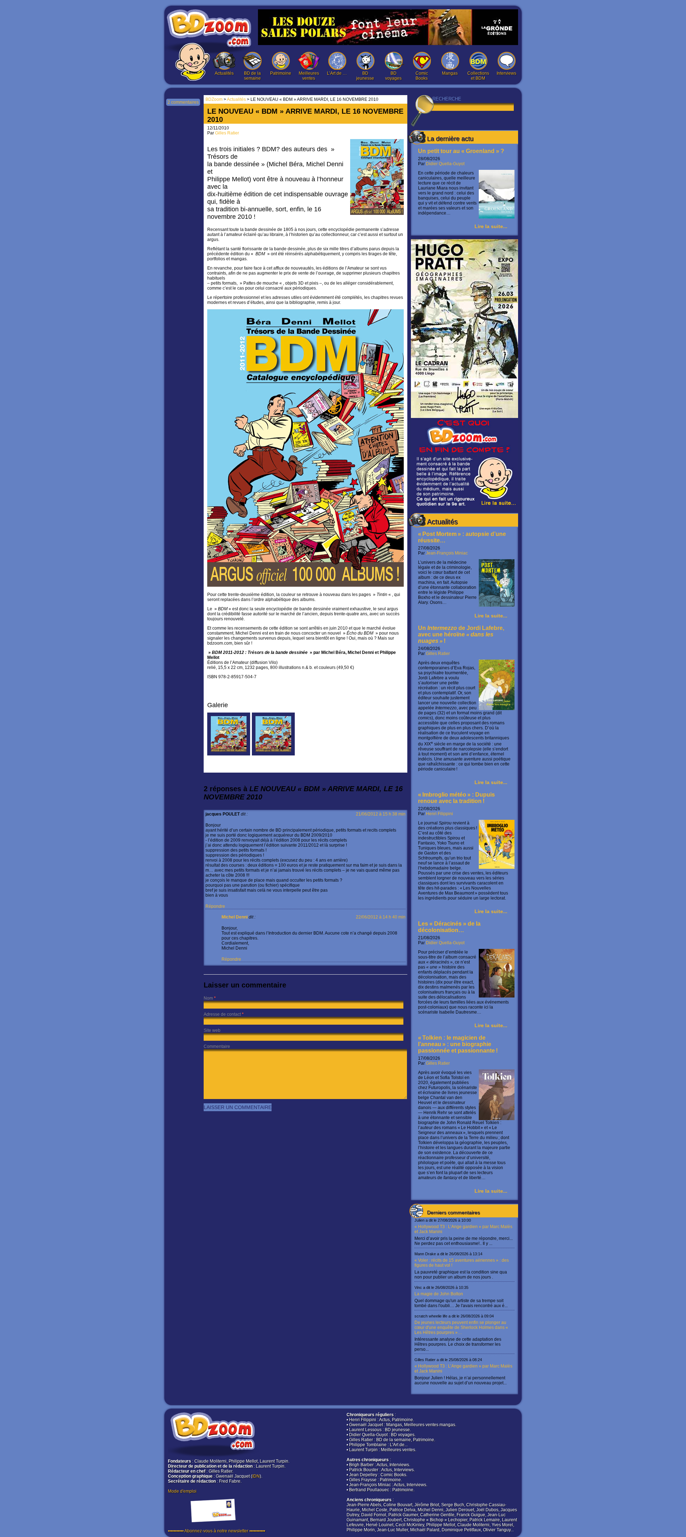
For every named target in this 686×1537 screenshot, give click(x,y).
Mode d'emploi (182, 1491)
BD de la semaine (252, 76)
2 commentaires (183, 102)
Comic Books (422, 76)
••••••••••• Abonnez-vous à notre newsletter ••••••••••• (216, 1530)
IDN (256, 1476)
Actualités (224, 73)
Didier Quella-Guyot (445, 163)
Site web (212, 1030)
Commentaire (217, 1046)
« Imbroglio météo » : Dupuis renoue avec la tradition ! (456, 798)
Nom (208, 998)
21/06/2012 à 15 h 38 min (381, 814)
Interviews (506, 73)
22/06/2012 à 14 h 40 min (381, 917)
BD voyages (393, 76)
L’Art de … (337, 73)
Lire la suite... (490, 226)
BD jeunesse (365, 76)
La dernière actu (450, 138)
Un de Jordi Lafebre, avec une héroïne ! (461, 634)
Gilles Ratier (438, 653)
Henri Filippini (439, 813)
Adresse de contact (222, 1014)
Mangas (450, 73)
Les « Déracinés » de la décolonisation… (449, 927)
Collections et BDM (478, 76)
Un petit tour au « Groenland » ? (461, 151)
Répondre (215, 906)
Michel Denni (235, 917)
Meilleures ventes (309, 76)
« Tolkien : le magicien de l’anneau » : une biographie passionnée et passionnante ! (458, 1044)
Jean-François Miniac (447, 553)
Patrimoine (280, 73)
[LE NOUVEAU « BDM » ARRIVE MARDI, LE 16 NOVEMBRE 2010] (228, 754)
